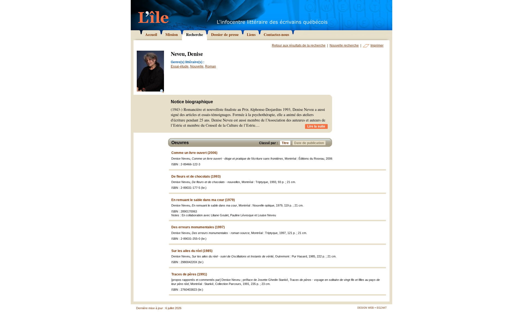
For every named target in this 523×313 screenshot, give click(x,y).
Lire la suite (316, 126)
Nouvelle (196, 66)
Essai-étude (179, 66)
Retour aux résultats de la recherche (299, 45)
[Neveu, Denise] (150, 71)
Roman (210, 66)
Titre (285, 143)
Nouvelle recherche (344, 45)
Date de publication (309, 143)
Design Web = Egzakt (372, 307)
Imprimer (377, 45)
